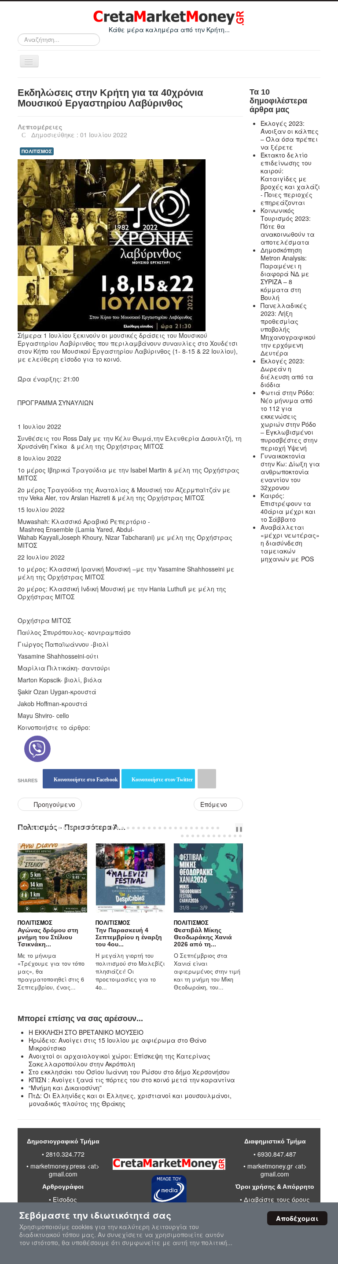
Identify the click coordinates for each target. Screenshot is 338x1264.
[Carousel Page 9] (64, 828)
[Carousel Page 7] (54, 828)
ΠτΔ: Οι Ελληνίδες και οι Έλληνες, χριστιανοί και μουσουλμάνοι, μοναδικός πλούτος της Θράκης (130, 1099)
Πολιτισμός (20, 923)
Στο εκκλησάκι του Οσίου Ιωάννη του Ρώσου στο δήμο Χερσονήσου (129, 1071)
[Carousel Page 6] (49, 828)
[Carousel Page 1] (22, 828)
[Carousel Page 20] (122, 828)
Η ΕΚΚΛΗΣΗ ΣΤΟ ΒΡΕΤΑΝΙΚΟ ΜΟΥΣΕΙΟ (86, 1032)
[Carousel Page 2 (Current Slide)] (27, 828)
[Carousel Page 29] (170, 828)
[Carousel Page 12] (80, 828)
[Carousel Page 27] (159, 828)
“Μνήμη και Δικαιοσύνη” (65, 1087)
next (233, 828)
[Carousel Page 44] (208, 836)
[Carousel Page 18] (112, 828)
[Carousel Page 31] (181, 828)
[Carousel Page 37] (212, 828)
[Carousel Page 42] (198, 836)
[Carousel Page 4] (38, 828)
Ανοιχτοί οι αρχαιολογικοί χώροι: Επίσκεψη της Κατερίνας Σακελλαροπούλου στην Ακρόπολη (119, 1060)
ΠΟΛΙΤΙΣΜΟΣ (37, 151)
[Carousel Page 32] (186, 828)
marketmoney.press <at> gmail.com (64, 1169)
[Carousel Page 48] (229, 836)
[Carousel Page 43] (203, 836)
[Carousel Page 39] (182, 836)
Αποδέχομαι (297, 1218)
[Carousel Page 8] (59, 828)
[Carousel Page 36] (207, 828)
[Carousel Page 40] (187, 836)
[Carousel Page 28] (165, 828)
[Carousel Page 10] (70, 828)
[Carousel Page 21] (128, 828)
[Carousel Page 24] (144, 828)
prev (226, 828)
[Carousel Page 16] (101, 828)
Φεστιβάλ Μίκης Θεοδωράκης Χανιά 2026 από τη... (188, 937)
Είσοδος (65, 1199)
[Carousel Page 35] (202, 828)
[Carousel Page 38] (218, 828)
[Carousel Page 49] (235, 836)
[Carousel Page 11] (75, 828)
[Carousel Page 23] (138, 828)
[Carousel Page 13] (85, 828)
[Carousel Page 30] (175, 828)
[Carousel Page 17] (107, 828)
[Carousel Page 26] (154, 828)
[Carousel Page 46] (219, 836)
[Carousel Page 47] (224, 836)
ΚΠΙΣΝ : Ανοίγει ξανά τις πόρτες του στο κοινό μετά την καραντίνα (132, 1079)
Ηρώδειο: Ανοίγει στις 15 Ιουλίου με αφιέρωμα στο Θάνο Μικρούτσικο (117, 1044)
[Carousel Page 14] (91, 828)
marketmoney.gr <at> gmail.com (276, 1169)
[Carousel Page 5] (43, 828)
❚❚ (239, 828)
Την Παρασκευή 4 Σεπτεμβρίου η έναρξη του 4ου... (114, 937)
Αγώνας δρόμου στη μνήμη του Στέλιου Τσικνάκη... (33, 937)
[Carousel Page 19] (117, 828)
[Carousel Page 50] (240, 836)
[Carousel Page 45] (214, 836)
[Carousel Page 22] (133, 828)
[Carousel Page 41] (192, 836)
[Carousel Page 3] (33, 828)
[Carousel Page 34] (196, 828)
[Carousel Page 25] (149, 828)
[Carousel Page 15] (96, 828)
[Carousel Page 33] (191, 828)
